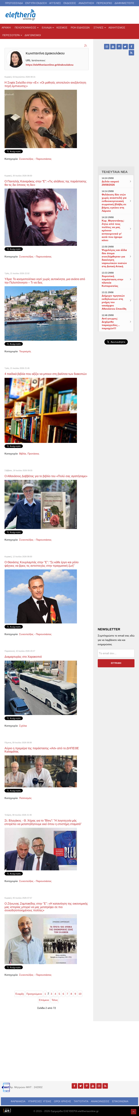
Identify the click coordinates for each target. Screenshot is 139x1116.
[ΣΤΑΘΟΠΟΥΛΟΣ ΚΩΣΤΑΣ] (7, 1110)
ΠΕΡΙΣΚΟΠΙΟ (104, 3)
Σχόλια (23, 725)
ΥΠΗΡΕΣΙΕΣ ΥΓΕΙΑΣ (39, 1101)
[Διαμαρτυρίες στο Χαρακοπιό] (41, 687)
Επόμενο (44, 1000)
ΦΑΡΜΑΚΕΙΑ (18, 1101)
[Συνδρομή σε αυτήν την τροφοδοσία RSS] (85, 45)
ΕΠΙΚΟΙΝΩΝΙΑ (120, 1101)
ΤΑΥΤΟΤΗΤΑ (81, 1101)
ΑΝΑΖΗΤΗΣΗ (86, 3)
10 (80, 993)
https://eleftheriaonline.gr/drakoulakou (49, 64)
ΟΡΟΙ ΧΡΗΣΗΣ (62, 1101)
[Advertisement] (116, 426)
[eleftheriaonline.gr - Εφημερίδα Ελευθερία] (21, 15)
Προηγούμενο (34, 993)
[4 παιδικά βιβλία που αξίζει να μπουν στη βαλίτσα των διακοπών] (41, 410)
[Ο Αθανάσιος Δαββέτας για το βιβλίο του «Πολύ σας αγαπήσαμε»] (41, 504)
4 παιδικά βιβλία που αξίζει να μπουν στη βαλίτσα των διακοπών (46, 373)
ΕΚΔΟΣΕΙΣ (70, 3)
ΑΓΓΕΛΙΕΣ (55, 3)
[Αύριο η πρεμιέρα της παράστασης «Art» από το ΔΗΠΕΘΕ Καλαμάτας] (41, 771)
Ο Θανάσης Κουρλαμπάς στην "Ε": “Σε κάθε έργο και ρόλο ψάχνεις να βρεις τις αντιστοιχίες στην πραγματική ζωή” (42, 564)
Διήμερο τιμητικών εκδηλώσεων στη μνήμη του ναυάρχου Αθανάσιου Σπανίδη (114, 302)
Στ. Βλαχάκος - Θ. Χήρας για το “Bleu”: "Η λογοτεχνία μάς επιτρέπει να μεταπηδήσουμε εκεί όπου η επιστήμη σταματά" (43, 822)
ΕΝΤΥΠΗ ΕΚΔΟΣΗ (36, 3)
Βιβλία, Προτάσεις (29, 453)
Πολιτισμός (25, 798)
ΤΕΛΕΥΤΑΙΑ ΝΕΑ (115, 172)
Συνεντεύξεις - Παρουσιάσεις (35, 158)
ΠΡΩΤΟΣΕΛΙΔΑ (14, 3)
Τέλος (55, 1000)
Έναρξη (19, 993)
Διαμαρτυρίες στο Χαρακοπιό (23, 656)
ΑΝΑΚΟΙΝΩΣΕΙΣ (100, 1101)
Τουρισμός (25, 351)
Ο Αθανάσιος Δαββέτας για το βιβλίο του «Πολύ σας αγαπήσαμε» (46, 476)
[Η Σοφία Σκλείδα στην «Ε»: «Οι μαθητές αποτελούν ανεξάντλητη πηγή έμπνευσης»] (41, 118)
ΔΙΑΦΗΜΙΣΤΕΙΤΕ (124, 3)
